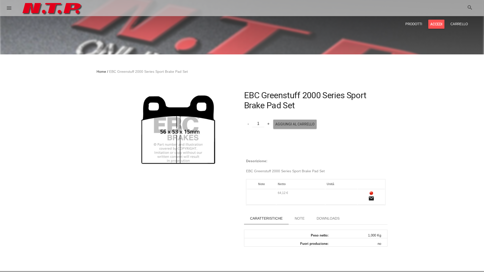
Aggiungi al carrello (295, 124)
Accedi (436, 24)
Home (101, 72)
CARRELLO (459, 24)
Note (300, 218)
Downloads (328, 218)
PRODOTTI (413, 24)
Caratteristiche (266, 218)
